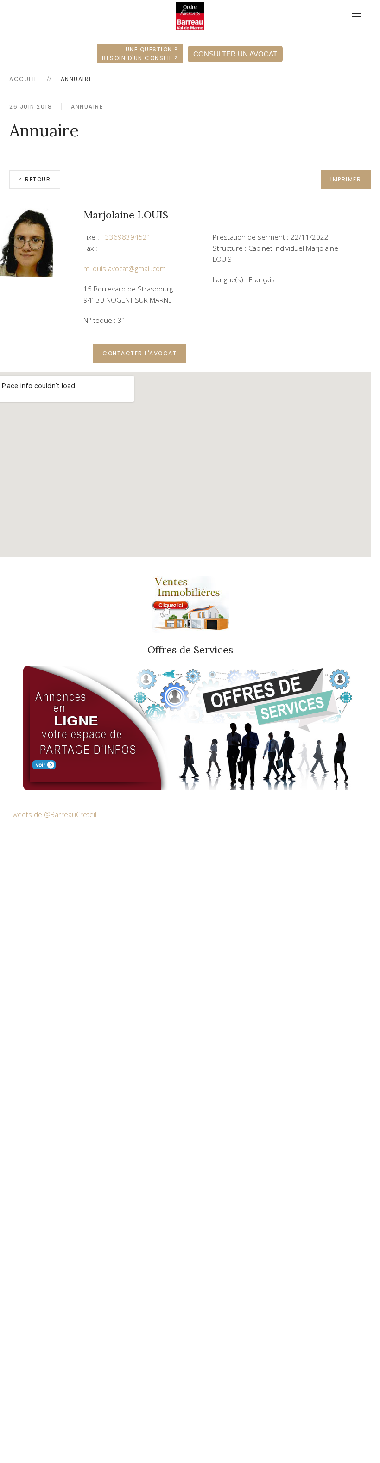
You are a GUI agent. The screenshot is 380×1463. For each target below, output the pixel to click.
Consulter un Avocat (235, 54)
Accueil (23, 79)
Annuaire (87, 107)
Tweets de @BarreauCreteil (52, 814)
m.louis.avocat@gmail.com (124, 268)
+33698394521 (126, 237)
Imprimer (345, 179)
